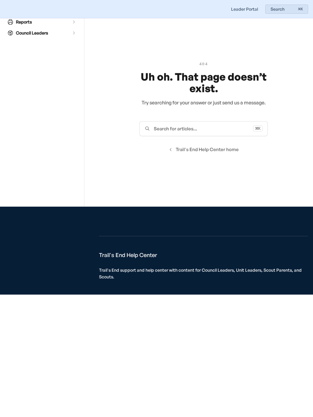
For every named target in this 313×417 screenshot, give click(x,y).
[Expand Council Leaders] (73, 33)
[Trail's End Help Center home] (6, 9)
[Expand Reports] (73, 22)
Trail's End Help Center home (207, 149)
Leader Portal (244, 9)
